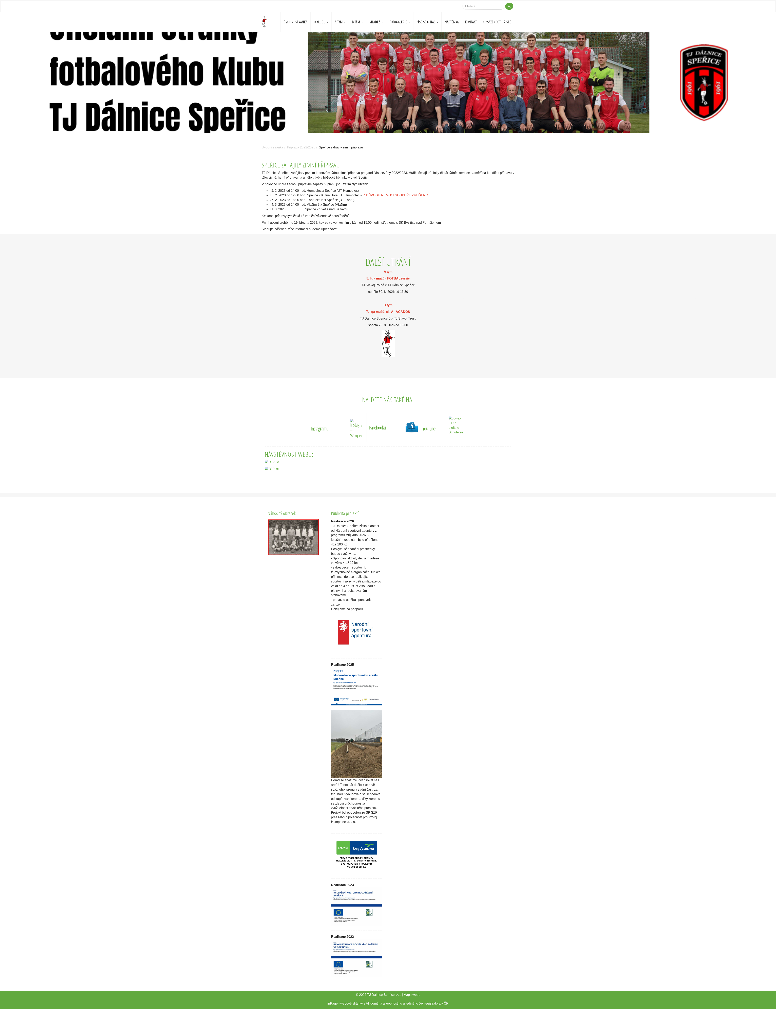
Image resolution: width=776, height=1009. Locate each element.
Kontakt (471, 22)
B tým (356, 22)
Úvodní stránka (295, 22)
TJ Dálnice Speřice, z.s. (384, 994)
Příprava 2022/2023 (301, 147)
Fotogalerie (398, 22)
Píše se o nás (426, 22)
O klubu (320, 22)
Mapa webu (412, 994)
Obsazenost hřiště (497, 22)
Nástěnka (452, 22)
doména (376, 1003)
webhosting (394, 1003)
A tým (339, 22)
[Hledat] (509, 6)
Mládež (375, 22)
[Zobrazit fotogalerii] (293, 537)
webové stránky (351, 1003)
